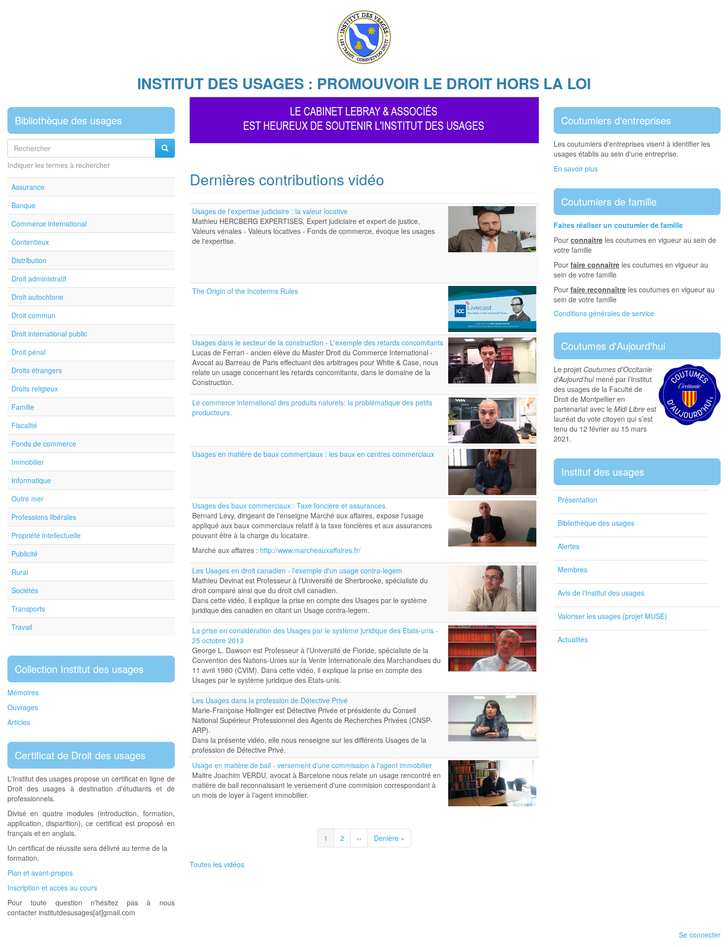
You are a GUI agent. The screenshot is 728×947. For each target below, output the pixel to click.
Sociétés (24, 590)
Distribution (29, 260)
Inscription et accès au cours (52, 887)
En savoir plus (576, 168)
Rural (19, 572)
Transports (28, 608)
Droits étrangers (36, 370)
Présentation (577, 499)
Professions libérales (43, 517)
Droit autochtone (37, 297)
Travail (21, 627)
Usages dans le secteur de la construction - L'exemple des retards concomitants (317, 342)
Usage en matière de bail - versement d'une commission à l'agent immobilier (312, 765)
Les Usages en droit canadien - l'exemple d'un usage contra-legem (297, 570)
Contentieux (30, 242)
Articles (18, 722)
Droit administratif (38, 278)
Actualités (573, 639)
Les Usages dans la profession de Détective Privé (270, 700)
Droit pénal (28, 352)
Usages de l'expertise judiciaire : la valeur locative (270, 211)
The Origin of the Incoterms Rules (245, 291)
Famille (22, 407)
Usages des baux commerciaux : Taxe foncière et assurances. (289, 505)
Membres (572, 569)
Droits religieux (34, 388)
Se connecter (700, 935)
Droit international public (49, 333)
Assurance (28, 187)
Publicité (24, 553)
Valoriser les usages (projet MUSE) (612, 616)
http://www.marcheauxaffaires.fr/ (310, 550)
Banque (23, 205)
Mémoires (23, 692)
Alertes (568, 546)
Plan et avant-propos (40, 873)
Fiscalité (24, 425)
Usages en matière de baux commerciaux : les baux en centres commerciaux (313, 454)
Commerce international (49, 223)
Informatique (31, 480)
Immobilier (27, 462)
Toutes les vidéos (217, 864)
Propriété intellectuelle (46, 535)
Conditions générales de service (604, 313)
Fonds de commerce (43, 443)
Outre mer (27, 498)
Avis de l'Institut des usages (601, 593)
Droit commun (33, 315)
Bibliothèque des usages (596, 523)
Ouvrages (22, 707)
